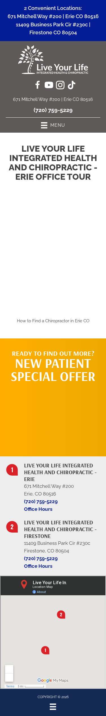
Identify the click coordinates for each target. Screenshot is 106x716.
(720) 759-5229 (53, 110)
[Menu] (53, 707)
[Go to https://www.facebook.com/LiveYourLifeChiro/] (37, 86)
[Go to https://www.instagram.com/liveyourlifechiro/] (60, 86)
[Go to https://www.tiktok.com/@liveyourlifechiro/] (71, 85)
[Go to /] (53, 484)
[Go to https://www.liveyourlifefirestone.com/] (53, 541)
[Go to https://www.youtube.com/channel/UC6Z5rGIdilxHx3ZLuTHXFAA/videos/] (49, 86)
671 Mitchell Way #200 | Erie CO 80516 (53, 16)
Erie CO (82, 320)
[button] (53, 416)
